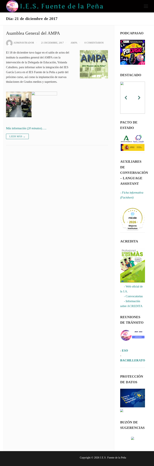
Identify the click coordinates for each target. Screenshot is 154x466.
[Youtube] (24, 458)
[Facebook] (10, 458)
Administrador (24, 43)
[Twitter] (17, 458)
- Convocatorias (131, 296)
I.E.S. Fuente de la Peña (62, 6)
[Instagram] (31, 458)
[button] (126, 98)
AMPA (74, 43)
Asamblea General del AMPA (33, 33)
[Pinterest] (39, 458)
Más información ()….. (26, 128)
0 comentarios (94, 43)
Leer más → (17, 136)
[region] (132, 98)
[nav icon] (146, 6)
